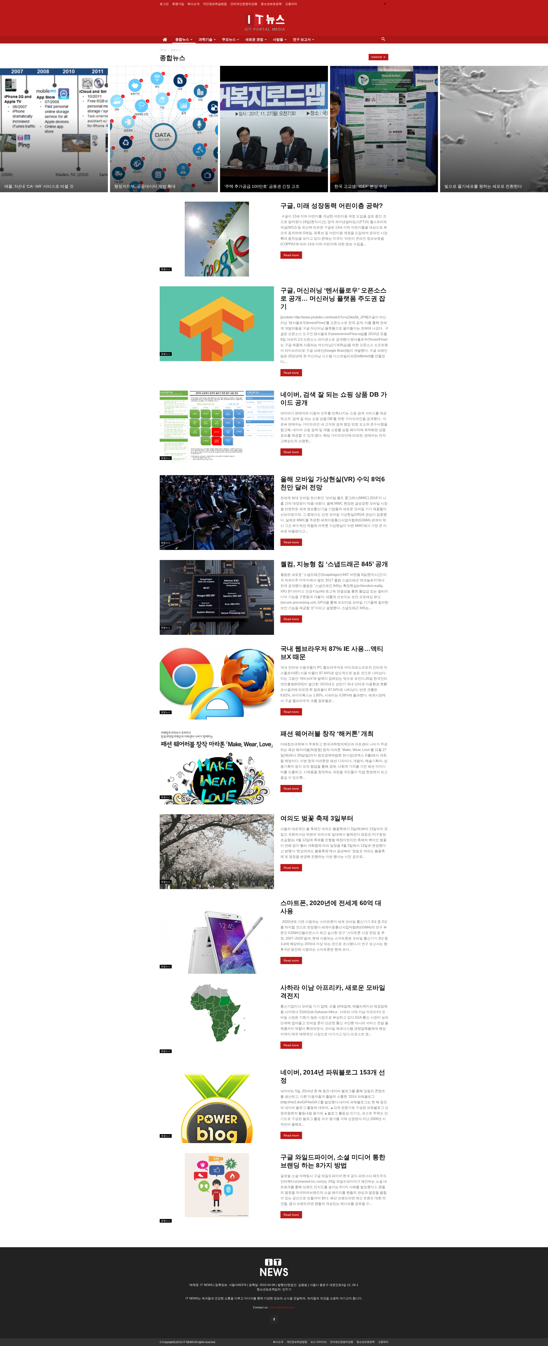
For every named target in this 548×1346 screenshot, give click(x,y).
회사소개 (194, 4)
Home (163, 50)
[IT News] (274, 22)
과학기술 (205, 39)
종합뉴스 (182, 39)
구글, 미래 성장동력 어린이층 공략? (331, 205)
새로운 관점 (254, 39)
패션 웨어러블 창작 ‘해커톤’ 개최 (327, 733)
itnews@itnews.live (282, 1307)
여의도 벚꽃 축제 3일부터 (316, 818)
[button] (383, 39)
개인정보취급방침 (215, 4)
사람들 (278, 39)
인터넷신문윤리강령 (243, 4)
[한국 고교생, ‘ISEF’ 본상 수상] (384, 129)
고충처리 (291, 4)
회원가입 (178, 4)
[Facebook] (385, 4)
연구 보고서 (302, 39)
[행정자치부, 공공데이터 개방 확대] (164, 129)
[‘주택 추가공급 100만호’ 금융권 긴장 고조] (274, 129)
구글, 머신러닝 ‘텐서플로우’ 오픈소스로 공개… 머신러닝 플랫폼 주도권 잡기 (333, 298)
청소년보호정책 (271, 4)
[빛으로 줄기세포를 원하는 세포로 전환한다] (494, 129)
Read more (291, 255)
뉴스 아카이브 (319, 1341)
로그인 (164, 4)
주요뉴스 (229, 39)
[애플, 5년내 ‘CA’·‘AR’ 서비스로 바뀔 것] (54, 129)
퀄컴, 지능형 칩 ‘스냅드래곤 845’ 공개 (334, 563)
